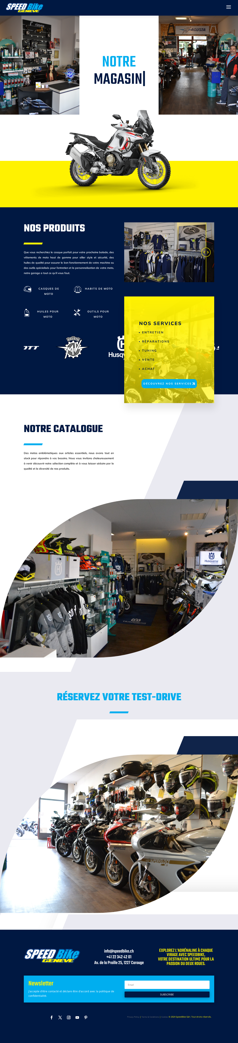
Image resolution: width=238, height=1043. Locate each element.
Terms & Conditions (150, 1017)
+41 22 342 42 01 (118, 957)
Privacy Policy (133, 1017)
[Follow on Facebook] (51, 1017)
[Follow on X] (60, 1017)
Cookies (164, 1017)
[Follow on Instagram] (68, 1017)
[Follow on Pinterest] (85, 1017)
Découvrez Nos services (167, 383)
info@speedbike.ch (119, 951)
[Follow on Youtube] (77, 1017)
